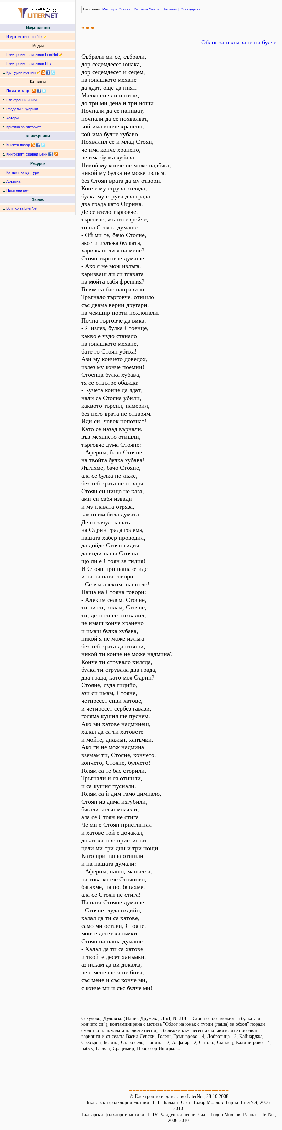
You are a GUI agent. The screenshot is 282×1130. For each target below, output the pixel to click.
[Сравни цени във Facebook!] (50, 154)
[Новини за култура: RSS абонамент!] (43, 72)
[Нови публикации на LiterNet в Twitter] (44, 91)
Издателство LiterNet (24, 36)
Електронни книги (21, 100)
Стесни (125, 9)
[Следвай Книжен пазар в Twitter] (43, 145)
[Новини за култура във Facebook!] (48, 72)
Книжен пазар (18, 145)
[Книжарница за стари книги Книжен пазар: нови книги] (33, 145)
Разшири (110, 9)
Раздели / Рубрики (22, 109)
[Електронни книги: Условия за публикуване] (45, 36)
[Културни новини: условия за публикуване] (38, 72)
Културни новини (21, 72)
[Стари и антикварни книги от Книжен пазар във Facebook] (38, 145)
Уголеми (141, 9)
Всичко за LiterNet (21, 208)
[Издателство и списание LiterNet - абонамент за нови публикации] (34, 91)
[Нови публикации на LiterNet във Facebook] (39, 91)
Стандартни (191, 9)
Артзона (13, 181)
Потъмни (170, 9)
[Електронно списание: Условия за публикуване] (60, 54)
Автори (12, 118)
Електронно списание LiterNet (32, 54)
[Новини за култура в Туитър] (53, 72)
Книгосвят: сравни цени (26, 154)
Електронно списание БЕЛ (29, 63)
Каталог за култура (22, 172)
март (26, 91)
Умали (154, 9)
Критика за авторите (24, 127)
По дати (13, 91)
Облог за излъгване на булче (238, 42)
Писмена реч (17, 190)
